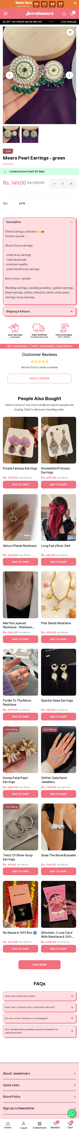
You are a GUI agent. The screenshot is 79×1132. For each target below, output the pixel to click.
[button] (70, 32)
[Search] (64, 13)
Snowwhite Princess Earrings (55, 470)
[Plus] (71, 184)
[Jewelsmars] (39, 13)
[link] (37, 22)
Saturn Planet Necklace (19, 546)
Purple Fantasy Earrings (20, 468)
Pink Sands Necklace (56, 623)
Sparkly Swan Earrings (57, 700)
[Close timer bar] (75, 3)
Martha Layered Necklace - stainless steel (17, 625)
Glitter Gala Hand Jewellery (54, 780)
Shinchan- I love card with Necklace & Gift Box (56, 935)
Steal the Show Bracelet (58, 855)
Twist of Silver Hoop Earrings (18, 857)
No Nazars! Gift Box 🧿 (20, 933)
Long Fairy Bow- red (55, 546)
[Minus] (54, 184)
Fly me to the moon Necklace (17, 702)
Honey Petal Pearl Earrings (15, 780)
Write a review (39, 378)
